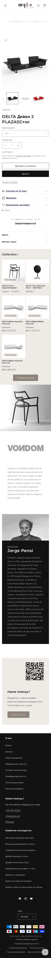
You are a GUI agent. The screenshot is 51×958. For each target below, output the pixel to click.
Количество (7, 140)
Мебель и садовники (15, 875)
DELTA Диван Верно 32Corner (35, 322)
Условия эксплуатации (16, 770)
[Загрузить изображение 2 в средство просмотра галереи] (25, 98)
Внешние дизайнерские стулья (20, 844)
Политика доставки (14, 782)
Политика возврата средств (27, 939)
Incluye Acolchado (10, 182)
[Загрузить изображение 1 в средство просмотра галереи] (12, 98)
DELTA (25, 22)
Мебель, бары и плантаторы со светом (23, 887)
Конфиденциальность (15, 776)
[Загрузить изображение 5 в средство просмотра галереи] (38, 98)
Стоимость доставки (23, 156)
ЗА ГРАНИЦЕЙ (16, 22)
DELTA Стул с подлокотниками (9, 287)
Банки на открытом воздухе (18, 881)
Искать (8, 745)
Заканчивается (8, 128)
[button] (5, 6)
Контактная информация (37, 952)
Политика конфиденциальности (27, 944)
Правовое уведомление (16, 952)
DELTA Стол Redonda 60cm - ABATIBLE (35, 287)
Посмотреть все (25, 378)
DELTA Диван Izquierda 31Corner (12, 362)
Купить (25, 174)
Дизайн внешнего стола (16, 856)
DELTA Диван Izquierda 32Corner (12, 322)
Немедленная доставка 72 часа (20, 868)
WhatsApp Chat (18, 714)
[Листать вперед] (48, 99)
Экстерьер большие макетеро (19, 838)
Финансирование (13, 758)
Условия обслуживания (18, 948)
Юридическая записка (16, 764)
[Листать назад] (3, 99)
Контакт (9, 752)
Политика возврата (14, 789)
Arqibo (17, 936)
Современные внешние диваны (20, 850)
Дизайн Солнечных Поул (17, 862)
